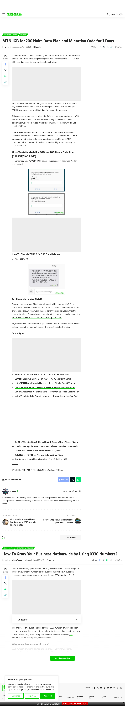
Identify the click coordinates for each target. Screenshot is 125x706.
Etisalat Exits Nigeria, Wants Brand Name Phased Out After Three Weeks (46, 446)
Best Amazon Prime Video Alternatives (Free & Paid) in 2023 (41, 459)
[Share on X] (103, 47)
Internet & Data (10, 35)
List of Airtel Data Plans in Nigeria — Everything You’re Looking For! (47, 392)
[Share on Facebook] (100, 47)
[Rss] (121, 687)
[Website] (69, 491)
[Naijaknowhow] (14, 14)
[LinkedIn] (111, 687)
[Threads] (117, 687)
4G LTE (73, 123)
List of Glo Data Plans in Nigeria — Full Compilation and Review (45, 387)
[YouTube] (76, 491)
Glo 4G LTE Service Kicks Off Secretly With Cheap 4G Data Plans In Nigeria (46, 442)
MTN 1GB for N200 (33, 470)
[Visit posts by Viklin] (5, 491)
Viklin (7, 47)
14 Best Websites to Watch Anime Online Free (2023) (38, 450)
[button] (4, 14)
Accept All (48, 696)
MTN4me (59, 470)
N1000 (15, 110)
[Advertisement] (62, 24)
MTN (24, 470)
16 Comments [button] (71, 537)
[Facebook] (73, 491)
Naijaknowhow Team (13, 560)
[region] (32, 688)
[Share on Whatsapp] (107, 47)
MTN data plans (48, 470)
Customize (16, 696)
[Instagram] (80, 491)
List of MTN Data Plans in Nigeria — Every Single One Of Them (45, 383)
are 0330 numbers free (61, 575)
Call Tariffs (8, 548)
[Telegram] (114, 687)
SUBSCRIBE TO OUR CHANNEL (75, 704)
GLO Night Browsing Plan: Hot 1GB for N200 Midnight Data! (43, 379)
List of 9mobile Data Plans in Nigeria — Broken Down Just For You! (46, 396)
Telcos (23, 35)
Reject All (32, 696)
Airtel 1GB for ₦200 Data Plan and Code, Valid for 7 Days (39, 455)
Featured (20, 548)
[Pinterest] (107, 687)
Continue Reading (62, 658)
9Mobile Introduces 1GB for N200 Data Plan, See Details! (42, 374)
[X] (97, 687)
